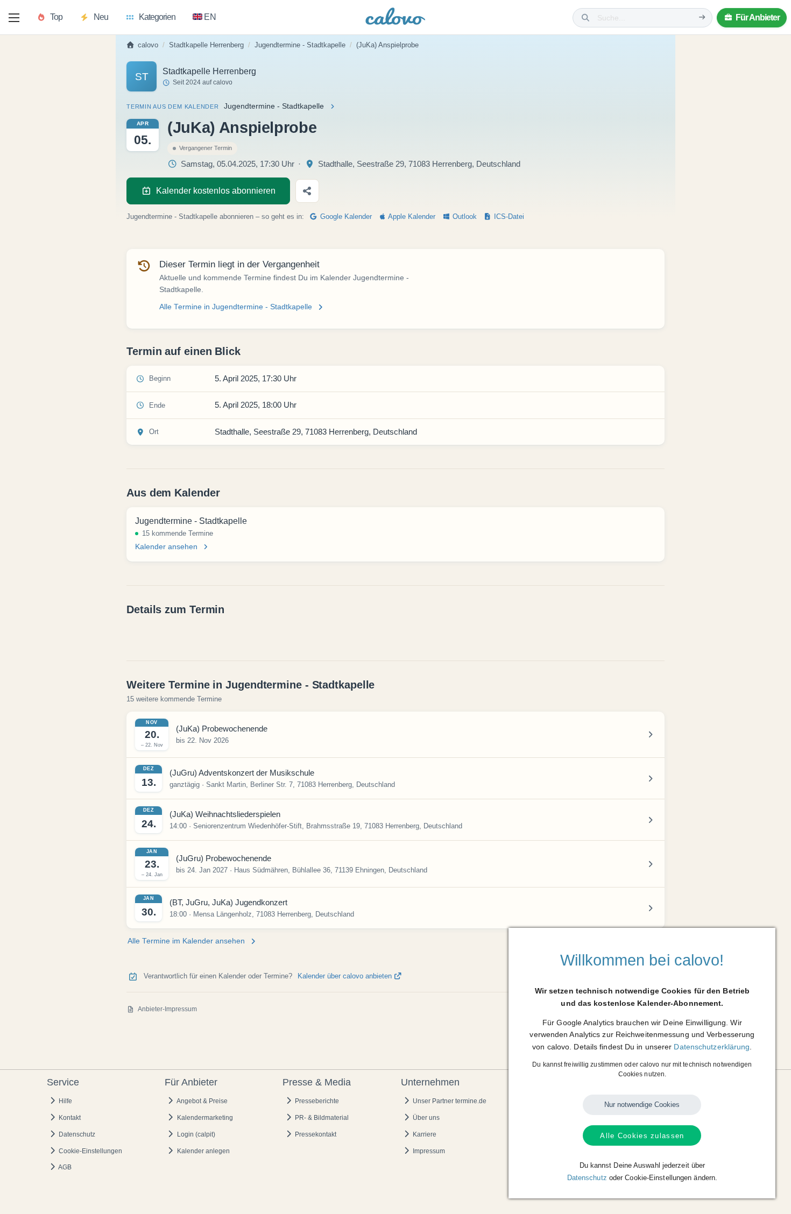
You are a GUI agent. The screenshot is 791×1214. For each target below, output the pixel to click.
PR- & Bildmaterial (321, 1117)
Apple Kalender (410, 217)
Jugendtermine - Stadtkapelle (300, 45)
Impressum (428, 1151)
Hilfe (64, 1101)
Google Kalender (345, 217)
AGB (64, 1167)
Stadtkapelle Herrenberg (206, 45)
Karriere (423, 1134)
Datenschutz (76, 1134)
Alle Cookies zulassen (642, 1136)
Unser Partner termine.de (448, 1101)
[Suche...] (702, 17)
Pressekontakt (314, 1134)
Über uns (425, 1117)
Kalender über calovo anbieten (346, 976)
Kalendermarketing (204, 1117)
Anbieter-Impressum (167, 1009)
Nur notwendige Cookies (642, 1105)
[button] (14, 18)
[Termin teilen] (307, 191)
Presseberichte (316, 1101)
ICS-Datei (508, 217)
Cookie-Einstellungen (89, 1151)
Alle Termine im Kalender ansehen (186, 941)
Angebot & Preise (201, 1101)
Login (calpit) (195, 1134)
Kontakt (69, 1117)
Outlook (463, 217)
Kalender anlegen (202, 1151)
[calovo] (395, 18)
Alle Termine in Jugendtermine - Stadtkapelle (235, 307)
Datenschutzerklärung (712, 1046)
